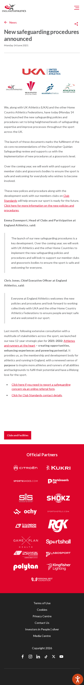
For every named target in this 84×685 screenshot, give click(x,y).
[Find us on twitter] (53, 657)
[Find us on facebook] (22, 657)
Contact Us (42, 622)
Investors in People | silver (42, 629)
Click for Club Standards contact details (37, 395)
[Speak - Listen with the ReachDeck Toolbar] (77, 679)
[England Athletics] (14, 8)
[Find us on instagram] (30, 657)
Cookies (42, 609)
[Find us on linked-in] (38, 657)
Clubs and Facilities (17, 435)
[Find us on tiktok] (46, 657)
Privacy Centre (42, 616)
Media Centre (42, 636)
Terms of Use (42, 603)
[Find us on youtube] (61, 657)
